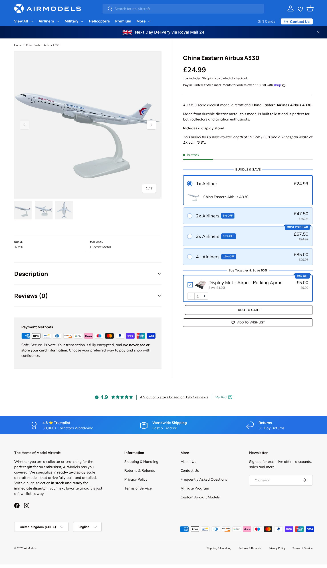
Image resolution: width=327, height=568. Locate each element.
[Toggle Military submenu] (82, 21)
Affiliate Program (195, 488)
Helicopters (99, 21)
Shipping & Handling (141, 461)
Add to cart (249, 310)
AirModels (30, 548)
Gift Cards (266, 21)
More (141, 21)
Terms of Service (138, 488)
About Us (188, 461)
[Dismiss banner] (318, 32)
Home (18, 45)
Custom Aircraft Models (200, 497)
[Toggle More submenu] (149, 21)
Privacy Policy (135, 479)
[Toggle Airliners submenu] (57, 21)
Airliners (46, 21)
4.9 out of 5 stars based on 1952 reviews (174, 397)
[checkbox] (248, 285)
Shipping (208, 78)
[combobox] (183, 9)
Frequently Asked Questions (204, 479)
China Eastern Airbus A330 (42, 45)
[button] (300, 8)
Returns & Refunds (139, 470)
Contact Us (190, 470)
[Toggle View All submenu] (31, 21)
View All (21, 21)
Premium (123, 21)
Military (71, 21)
